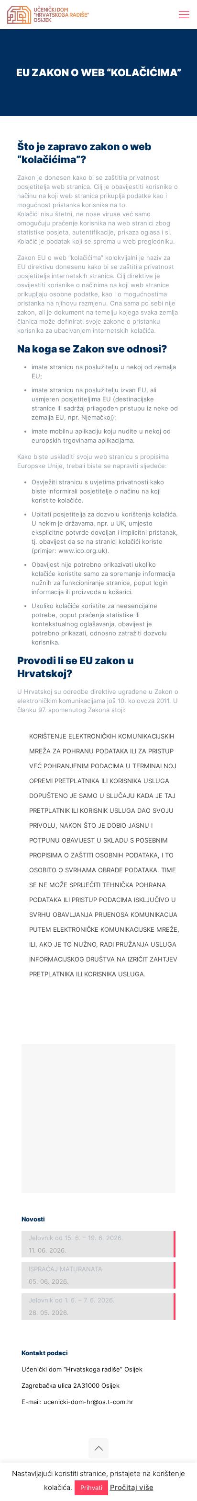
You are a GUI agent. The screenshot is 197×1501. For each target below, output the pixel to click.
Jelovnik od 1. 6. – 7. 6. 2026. (72, 1300)
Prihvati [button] (91, 1487)
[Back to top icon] (98, 1448)
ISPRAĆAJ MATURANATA (65, 1269)
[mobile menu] (184, 14)
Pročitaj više (131, 1487)
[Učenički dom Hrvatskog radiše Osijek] (48, 14)
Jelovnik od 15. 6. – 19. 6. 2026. (76, 1238)
